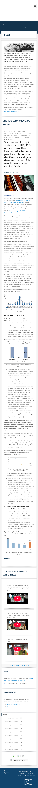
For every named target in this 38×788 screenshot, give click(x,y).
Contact (21, 773)
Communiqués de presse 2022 (13, 732)
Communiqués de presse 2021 (13, 735)
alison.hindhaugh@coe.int (11, 111)
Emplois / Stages (30, 775)
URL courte (7, 558)
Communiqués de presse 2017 (13, 749)
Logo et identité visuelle (14, 704)
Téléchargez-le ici (9, 195)
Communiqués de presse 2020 (13, 739)
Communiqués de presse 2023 (13, 728)
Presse (5, 714)
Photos (9, 707)
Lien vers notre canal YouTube (19, 665)
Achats (20, 775)
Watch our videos (19, 760)
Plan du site (30, 773)
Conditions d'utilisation (25, 771)
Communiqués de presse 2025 (13, 721)
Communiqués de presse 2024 (13, 725)
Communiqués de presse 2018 (13, 746)
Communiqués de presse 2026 (13, 718)
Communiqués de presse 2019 (13, 742)
